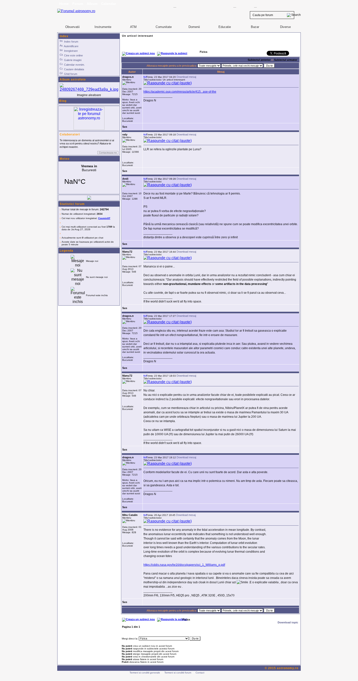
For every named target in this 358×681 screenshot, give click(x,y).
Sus (124, 126)
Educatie (224, 27)
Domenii (194, 27)
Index (64, 36)
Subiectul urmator (285, 59)
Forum (77, 4)
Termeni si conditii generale (145, 672)
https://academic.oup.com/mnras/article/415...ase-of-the (179, 91)
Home (64, 4)
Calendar (108, 4)
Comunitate (164, 27)
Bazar (255, 27)
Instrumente (102, 27)
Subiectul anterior (259, 59)
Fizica (186, 619)
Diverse (285, 27)
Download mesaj (186, 76)
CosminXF (104, 218)
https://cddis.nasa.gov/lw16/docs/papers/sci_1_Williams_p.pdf (184, 564)
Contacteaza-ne (108, 152)
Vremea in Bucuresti (89, 178)
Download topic (288, 622)
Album (92, 4)
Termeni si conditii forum (177, 672)
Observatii (72, 27)
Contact (200, 672)
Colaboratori (70, 134)
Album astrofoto (73, 79)
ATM (133, 27)
